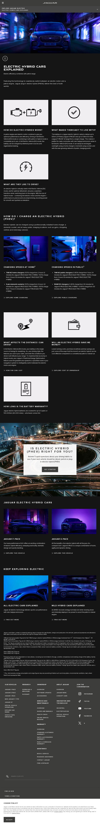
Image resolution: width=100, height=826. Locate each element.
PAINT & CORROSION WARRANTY (44, 743)
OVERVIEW (40, 689)
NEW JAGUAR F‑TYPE (12, 699)
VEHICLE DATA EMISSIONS (10, 716)
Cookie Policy (16, 813)
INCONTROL (61, 708)
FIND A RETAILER (43, 763)
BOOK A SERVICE (43, 753)
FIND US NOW (9, 791)
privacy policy (58, 811)
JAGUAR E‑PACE (10, 692)
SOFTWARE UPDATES (44, 692)
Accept (9, 820)
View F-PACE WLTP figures (11, 651)
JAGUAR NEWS (61, 692)
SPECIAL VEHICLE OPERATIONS (11, 706)
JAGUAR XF (9, 702)
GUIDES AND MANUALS (45, 711)
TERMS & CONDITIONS (12, 796)
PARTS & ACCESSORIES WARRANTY (45, 738)
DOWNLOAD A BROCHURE (27, 690)
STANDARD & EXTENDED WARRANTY (45, 733)
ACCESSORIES (42, 696)
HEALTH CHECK (42, 714)
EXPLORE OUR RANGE (10, 711)
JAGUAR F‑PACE (10, 689)
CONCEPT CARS (62, 696)
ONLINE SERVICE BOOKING (43, 718)
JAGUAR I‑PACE (10, 696)
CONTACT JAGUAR (43, 760)
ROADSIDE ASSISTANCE (45, 757)
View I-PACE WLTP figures (11, 670)
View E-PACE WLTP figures (11, 653)
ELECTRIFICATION (63, 711)
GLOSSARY (26, 694)
